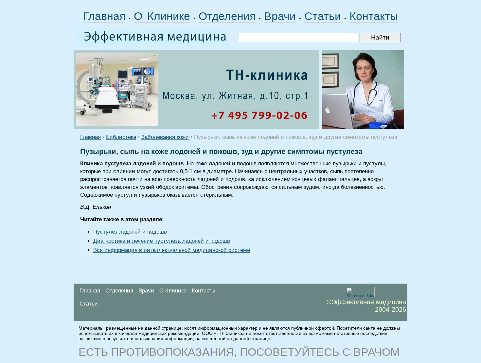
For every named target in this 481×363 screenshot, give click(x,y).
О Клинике (162, 16)
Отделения (227, 16)
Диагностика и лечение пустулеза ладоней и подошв (161, 241)
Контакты (373, 16)
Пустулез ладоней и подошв (130, 232)
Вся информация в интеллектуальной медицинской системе (171, 250)
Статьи (322, 16)
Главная (104, 16)
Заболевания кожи (165, 137)
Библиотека (121, 137)
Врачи (280, 16)
